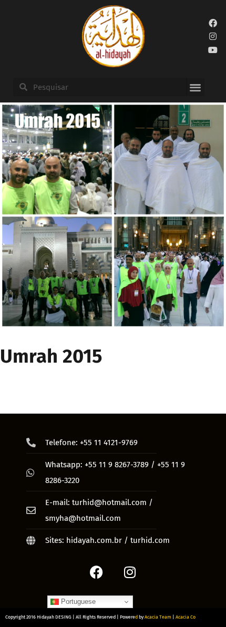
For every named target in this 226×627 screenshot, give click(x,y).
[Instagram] (213, 36)
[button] (195, 87)
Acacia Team (158, 617)
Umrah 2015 (51, 356)
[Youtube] (213, 50)
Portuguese (77, 601)
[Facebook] (213, 23)
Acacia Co (186, 617)
